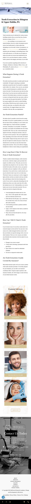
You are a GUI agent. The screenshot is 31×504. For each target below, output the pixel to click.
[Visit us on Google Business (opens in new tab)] (10, 501)
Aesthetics (16, 486)
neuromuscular (15, 375)
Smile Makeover (15, 342)
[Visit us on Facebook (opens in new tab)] (2, 501)
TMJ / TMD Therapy (15, 365)
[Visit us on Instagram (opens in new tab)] (6, 501)
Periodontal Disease (15, 303)
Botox (15, 392)
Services (15, 479)
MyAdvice (20, 492)
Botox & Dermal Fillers (16, 337)
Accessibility (6, 495)
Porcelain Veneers (15, 331)
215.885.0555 (21, 67)
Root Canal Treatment (15, 312)
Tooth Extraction (15, 314)
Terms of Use (20, 495)
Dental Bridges (15, 308)
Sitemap (26, 495)
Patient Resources (15, 481)
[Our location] (24, 502)
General (15, 317)
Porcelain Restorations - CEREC (15, 335)
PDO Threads (15, 396)
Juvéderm (15, 394)
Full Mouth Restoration (15, 340)
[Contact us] (28, 502)
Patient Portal (15, 487)
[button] (15, 410)
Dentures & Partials (15, 310)
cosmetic (15, 346)
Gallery (15, 483)
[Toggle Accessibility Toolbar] (3, 497)
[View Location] (4, 447)
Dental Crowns (15, 305)
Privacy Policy (13, 495)
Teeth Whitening (15, 333)
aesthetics (15, 404)
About (15, 478)
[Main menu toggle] (28, 4)
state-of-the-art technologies (12, 49)
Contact (15, 484)
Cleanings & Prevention (15, 301)
